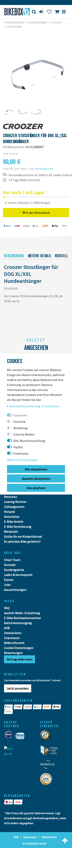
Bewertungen (13, 653)
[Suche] (34, 11)
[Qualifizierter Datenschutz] (47, 780)
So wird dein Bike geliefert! (22, 541)
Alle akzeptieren (36, 469)
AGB (7, 628)
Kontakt (10, 565)
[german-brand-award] (50, 751)
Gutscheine (11, 517)
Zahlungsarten (14, 507)
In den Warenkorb (37, 213)
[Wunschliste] (49, 11)
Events (8, 580)
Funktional (20, 453)
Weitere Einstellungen (22, 460)
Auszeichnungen (15, 590)
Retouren (10, 497)
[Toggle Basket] (57, 11)
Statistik (19, 422)
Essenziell (20, 415)
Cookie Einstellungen (18, 648)
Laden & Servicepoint (18, 575)
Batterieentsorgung (18, 623)
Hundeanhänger (38, 22)
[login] (42, 11)
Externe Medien (24, 434)
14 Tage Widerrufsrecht (24, 180)
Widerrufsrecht (14, 643)
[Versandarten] (9, 801)
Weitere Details (39, 255)
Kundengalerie (14, 570)
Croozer (57, 22)
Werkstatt (11, 531)
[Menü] (64, 11)
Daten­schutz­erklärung (25, 406)
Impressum (12, 638)
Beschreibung (14, 255)
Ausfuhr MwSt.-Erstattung (22, 613)
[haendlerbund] (48, 765)
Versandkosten (44, 168)
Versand (9, 512)
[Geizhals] (21, 737)
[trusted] (46, 736)
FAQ (6, 608)
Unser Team (12, 560)
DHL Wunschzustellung (29, 441)
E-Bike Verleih (13, 522)
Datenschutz (13, 633)
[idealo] (9, 737)
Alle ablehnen (36, 488)
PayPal (18, 447)
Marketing (20, 428)
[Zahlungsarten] (9, 706)
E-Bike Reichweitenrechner (22, 618)
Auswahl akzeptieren (36, 479)
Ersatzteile (14, 26)
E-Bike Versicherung (17, 527)
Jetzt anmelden (18, 688)
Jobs (7, 585)
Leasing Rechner (15, 502)
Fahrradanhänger (14, 22)
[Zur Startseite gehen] (15, 12)
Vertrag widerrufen (19, 659)
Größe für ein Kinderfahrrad (23, 536)
